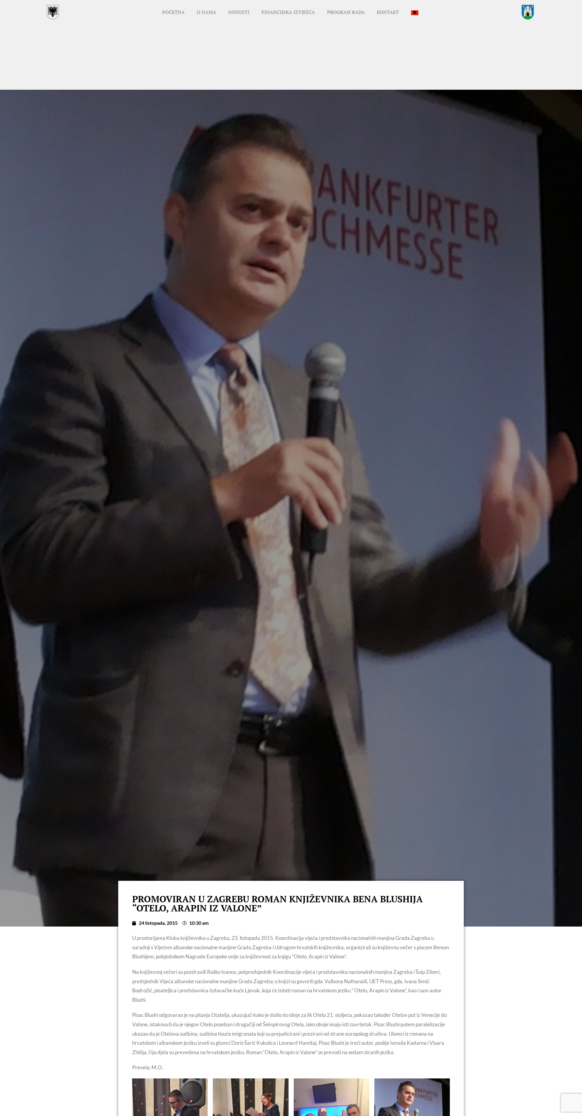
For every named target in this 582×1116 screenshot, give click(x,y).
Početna (173, 12)
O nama (206, 12)
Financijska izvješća (288, 12)
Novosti (238, 12)
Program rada (346, 12)
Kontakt (388, 12)
